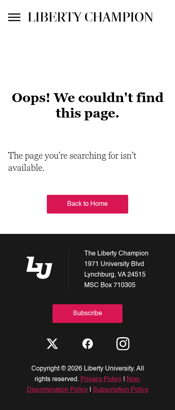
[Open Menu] (14, 17)
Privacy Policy (101, 379)
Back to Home (87, 204)
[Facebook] (87, 343)
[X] (52, 343)
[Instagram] (122, 343)
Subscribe (87, 313)
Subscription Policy (121, 390)
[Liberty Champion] (90, 16)
